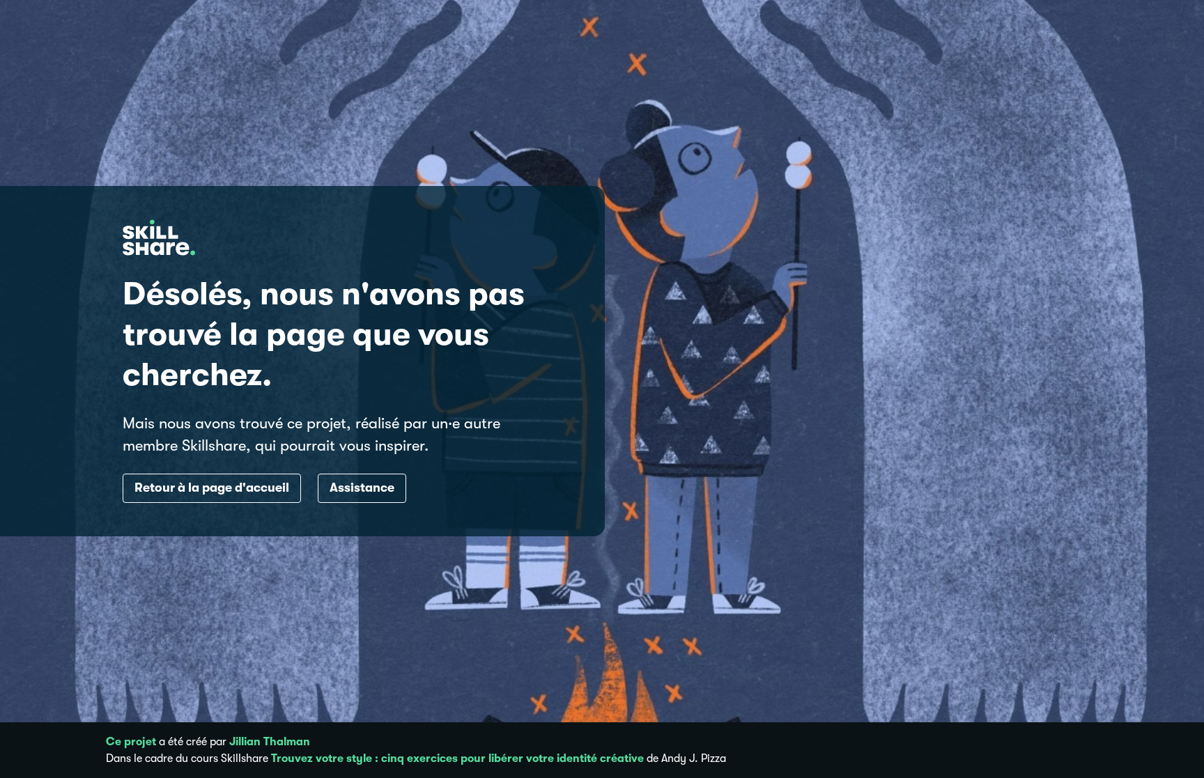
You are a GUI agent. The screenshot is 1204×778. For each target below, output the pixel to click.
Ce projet (131, 742)
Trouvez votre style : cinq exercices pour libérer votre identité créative (457, 758)
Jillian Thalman (269, 742)
